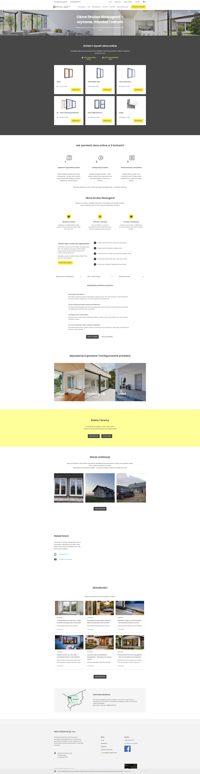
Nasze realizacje (128, 2)
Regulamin (104, 746)
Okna (89, 7)
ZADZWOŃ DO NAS (94, 436)
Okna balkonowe (96, 7)
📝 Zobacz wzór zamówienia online (110, 58)
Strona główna (82, 7)
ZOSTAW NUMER (107, 436)
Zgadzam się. (127, 771)
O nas (110, 2)
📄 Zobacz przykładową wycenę (89, 58)
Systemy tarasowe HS (122, 7)
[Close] (145, 771)
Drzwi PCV (105, 7)
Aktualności (118, 2)
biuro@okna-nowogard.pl (60, 1)
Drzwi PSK (112, 7)
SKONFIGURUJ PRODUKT (138, 6)
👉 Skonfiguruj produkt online (109, 752)
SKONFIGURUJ (76, 89)
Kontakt (137, 2)
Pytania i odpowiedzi (106, 749)
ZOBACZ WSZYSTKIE (100, 508)
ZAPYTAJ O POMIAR (92, 336)
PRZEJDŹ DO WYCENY (107, 336)
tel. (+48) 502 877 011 (75, 1)
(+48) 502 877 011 (63, 554)
